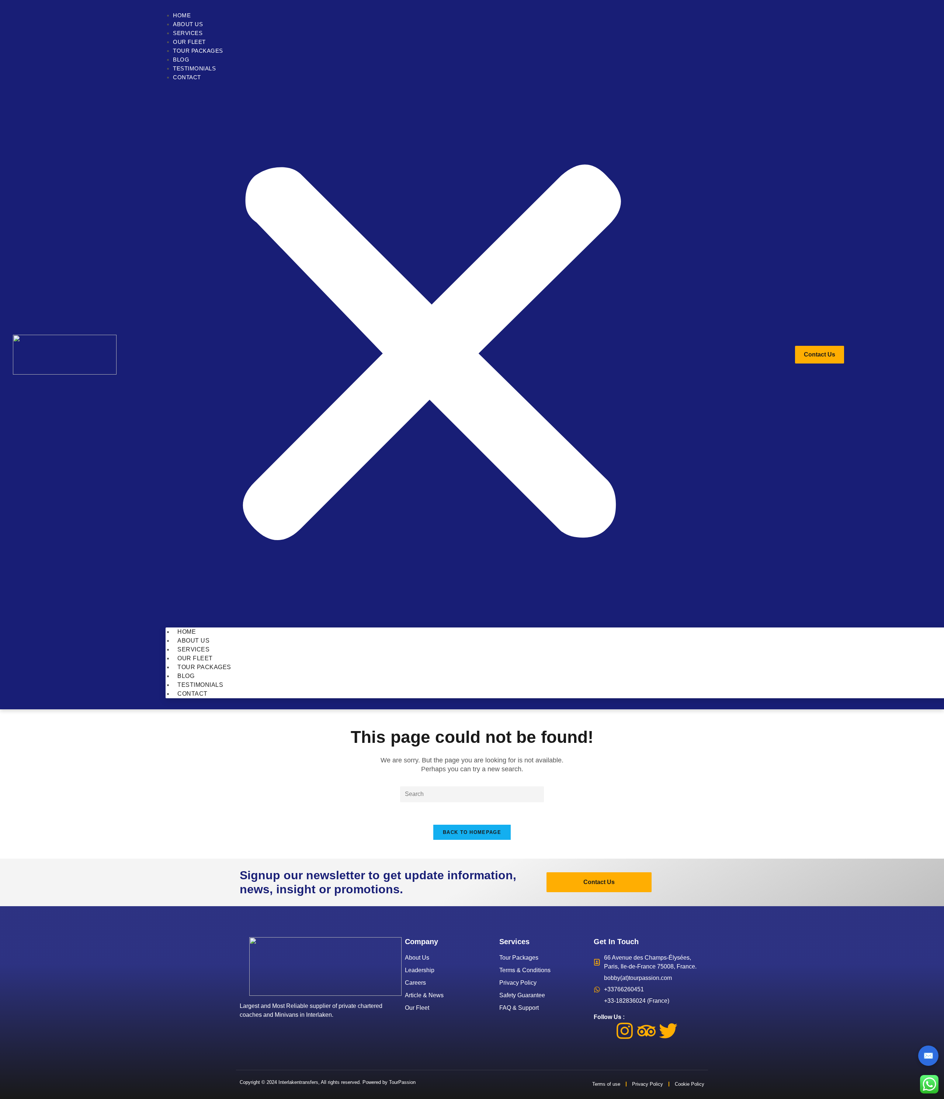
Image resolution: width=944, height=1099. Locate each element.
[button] (432, 354)
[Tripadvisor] (646, 1031)
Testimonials (194, 68)
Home (182, 15)
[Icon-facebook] (603, 1031)
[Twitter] (668, 1031)
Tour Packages (198, 51)
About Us (188, 24)
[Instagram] (624, 1031)
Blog (181, 59)
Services (187, 33)
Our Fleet (189, 42)
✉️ (928, 1055)
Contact (187, 77)
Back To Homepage (472, 832)
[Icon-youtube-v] (690, 1031)
